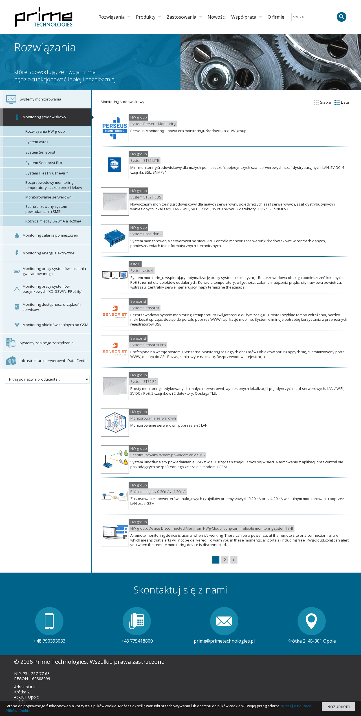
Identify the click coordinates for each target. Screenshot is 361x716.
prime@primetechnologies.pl (224, 641)
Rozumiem (338, 706)
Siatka (325, 102)
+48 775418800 (137, 641)
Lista (344, 102)
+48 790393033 (49, 641)
